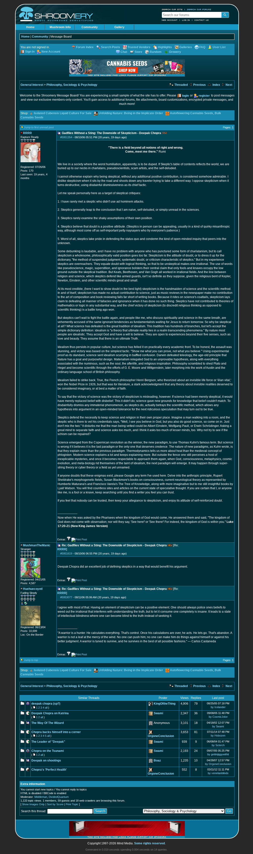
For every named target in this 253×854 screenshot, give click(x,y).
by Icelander (218, 707)
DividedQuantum (59, 796)
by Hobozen (218, 735)
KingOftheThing (164, 703)
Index (216, 85)
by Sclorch (218, 745)
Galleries (185, 47)
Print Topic (72, 804)
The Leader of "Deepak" (48, 741)
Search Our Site (172, 9)
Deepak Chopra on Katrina (50, 713)
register (204, 95)
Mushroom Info (60, 27)
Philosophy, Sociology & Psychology (71, 85)
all (46, 707)
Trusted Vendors (138, 47)
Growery (175, 52)
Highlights (165, 47)
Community (90, 27)
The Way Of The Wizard (47, 723)
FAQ (202, 47)
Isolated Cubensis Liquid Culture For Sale (63, 113)
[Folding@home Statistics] (30, 164)
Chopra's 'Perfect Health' (49, 769)
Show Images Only (33, 804)
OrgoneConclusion (161, 736)
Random (156, 52)
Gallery (119, 27)
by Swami (218, 726)
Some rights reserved (149, 843)
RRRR (61, 549)
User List (219, 47)
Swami (158, 713)
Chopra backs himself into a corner (56, 732)
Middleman (40, 796)
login (185, 95)
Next (228, 85)
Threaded (181, 85)
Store (138, 52)
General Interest (32, 85)
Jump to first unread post (39, 127)
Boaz (157, 760)
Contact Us (201, 20)
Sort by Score (55, 804)
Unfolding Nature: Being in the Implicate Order (131, 113)
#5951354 (66, 137)
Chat (124, 52)
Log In (186, 20)
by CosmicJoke (218, 716)
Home (30, 27)
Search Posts (110, 47)
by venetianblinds (218, 773)
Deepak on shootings (46, 760)
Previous (199, 85)
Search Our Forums (199, 9)
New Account (170, 20)
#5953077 (66, 597)
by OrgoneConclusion (218, 763)
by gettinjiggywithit (218, 754)
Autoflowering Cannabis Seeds (191, 113)
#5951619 (66, 553)
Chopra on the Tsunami (47, 751)
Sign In (30, 51)
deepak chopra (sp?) (45, 703)
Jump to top (31, 660)
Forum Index (85, 47)
